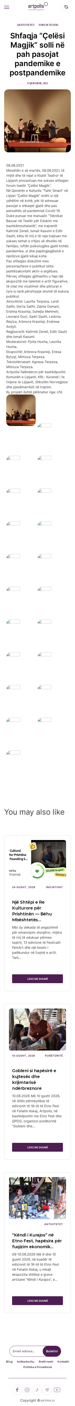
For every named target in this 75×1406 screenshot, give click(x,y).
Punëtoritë (54, 1055)
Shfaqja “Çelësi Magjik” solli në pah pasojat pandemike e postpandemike (37, 54)
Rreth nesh (46, 1361)
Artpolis (47, 1400)
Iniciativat (54, 887)
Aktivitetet (26, 25)
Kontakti (63, 1361)
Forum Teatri (48, 25)
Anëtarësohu (25, 1361)
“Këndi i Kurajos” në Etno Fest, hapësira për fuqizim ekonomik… (37, 1240)
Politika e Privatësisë (37, 1367)
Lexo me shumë (37, 978)
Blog (9, 1361)
